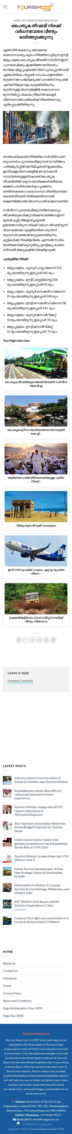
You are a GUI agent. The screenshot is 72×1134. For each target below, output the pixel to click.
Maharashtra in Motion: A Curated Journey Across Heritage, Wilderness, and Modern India (41, 888)
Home (7, 985)
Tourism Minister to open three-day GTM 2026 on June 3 (41, 858)
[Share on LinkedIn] (53, 640)
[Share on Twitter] (32, 640)
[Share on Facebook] (25, 640)
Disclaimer (10, 978)
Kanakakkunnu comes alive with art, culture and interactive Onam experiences (38, 794)
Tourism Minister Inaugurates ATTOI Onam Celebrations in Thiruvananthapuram (38, 810)
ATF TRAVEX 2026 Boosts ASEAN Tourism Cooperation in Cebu (36, 903)
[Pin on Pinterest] (46, 640)
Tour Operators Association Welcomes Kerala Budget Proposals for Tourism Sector (39, 827)
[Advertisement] (36, 728)
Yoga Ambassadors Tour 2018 (22, 1008)
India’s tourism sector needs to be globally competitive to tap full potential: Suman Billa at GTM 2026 (41, 843)
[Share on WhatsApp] (19, 640)
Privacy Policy (12, 993)
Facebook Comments (20, 680)
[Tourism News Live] (36, 6)
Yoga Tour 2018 (13, 1015)
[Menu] (5, 6)
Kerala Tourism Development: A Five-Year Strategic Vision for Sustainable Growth (39, 872)
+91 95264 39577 (50, 1115)
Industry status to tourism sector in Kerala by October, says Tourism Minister (41, 779)
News (17, 20)
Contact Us (10, 971)
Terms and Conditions (17, 1001)
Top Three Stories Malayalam (40, 20)
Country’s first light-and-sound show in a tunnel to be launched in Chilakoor (41, 920)
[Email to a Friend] (39, 640)
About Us (9, 963)
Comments (20, 909)
